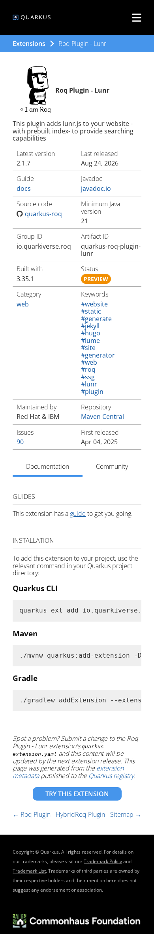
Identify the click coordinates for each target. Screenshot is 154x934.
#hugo (90, 333)
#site (88, 347)
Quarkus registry (111, 775)
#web (89, 362)
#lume (90, 340)
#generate (96, 318)
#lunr (89, 384)
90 (20, 442)
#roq (88, 369)
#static (91, 311)
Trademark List (29, 870)
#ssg (88, 377)
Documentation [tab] (47, 466)
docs (24, 188)
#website (94, 304)
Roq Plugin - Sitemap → (108, 814)
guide (78, 513)
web (23, 304)
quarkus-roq (43, 213)
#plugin (92, 391)
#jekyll (90, 325)
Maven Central (102, 416)
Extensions (29, 43)
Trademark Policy (103, 861)
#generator (98, 355)
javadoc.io (96, 188)
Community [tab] (112, 466)
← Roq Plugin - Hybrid (44, 814)
